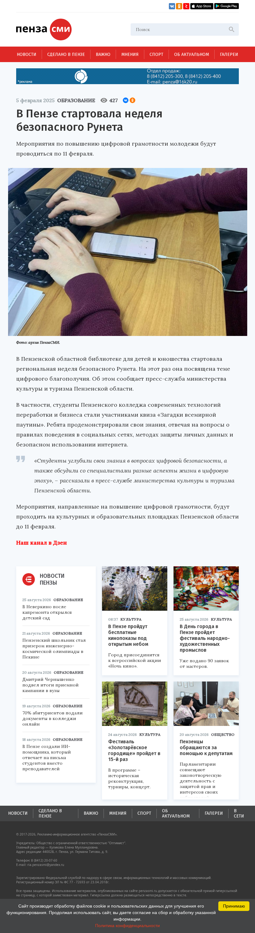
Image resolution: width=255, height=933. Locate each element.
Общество (222, 734)
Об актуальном (191, 54)
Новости (26, 54)
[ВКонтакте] (125, 100)
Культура (130, 619)
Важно (103, 54)
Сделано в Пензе (66, 54)
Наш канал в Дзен (41, 542)
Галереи (229, 54)
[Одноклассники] (132, 100)
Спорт (156, 54)
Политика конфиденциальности (127, 925)
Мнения (130, 54)
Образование (76, 100)
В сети (239, 813)
